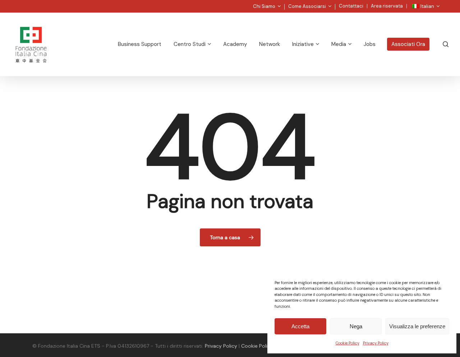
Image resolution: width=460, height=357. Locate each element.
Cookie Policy (347, 343)
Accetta (300, 326)
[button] (446, 4)
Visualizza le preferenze (417, 326)
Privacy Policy (375, 343)
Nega (356, 326)
